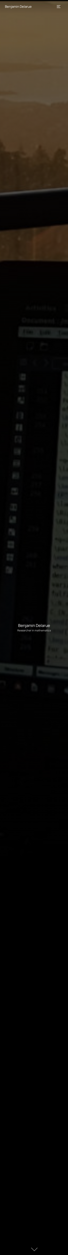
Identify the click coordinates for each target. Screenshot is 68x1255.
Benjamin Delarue (18, 6)
